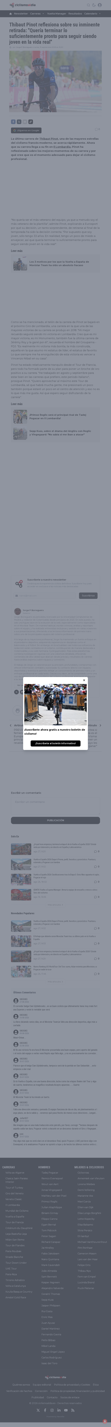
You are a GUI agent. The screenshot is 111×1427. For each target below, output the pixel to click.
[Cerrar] (84, 680)
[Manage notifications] (105, 1421)
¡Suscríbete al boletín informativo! (55, 743)
